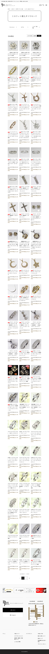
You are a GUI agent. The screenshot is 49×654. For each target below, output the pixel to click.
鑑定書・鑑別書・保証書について (18, 638)
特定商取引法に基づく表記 (42, 641)
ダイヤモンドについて (18, 636)
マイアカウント (29, 633)
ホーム (4, 633)
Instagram (13, 615)
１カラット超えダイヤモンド (29, 8)
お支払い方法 (40, 633)
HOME (9, 8)
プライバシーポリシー (42, 644)
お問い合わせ (12, 610)
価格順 (35, 35)
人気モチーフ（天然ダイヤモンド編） (17, 8)
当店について (16, 633)
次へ (29, 578)
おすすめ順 (30, 35)
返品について (40, 638)
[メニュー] (46, 5)
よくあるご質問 (17, 641)
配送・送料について (41, 636)
